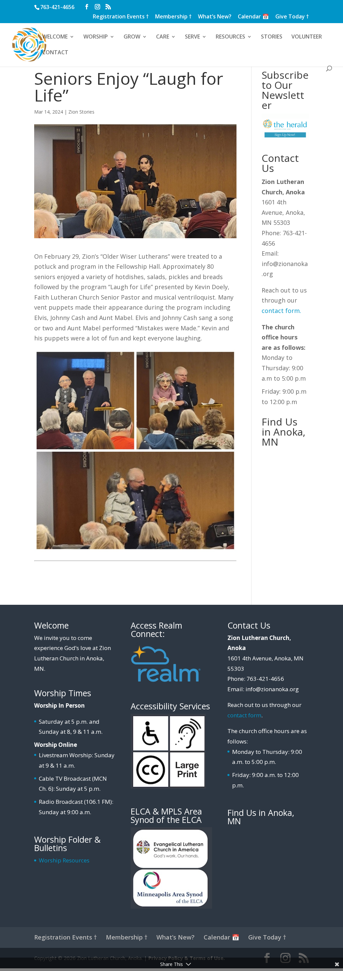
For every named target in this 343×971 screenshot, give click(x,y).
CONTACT (55, 53)
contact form (281, 311)
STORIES (271, 37)
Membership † (173, 17)
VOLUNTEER (306, 37)
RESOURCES (230, 37)
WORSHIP (95, 37)
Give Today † (292, 17)
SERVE (192, 37)
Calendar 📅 (253, 17)
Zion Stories (81, 112)
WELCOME (55, 37)
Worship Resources (64, 860)
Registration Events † (121, 17)
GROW (132, 37)
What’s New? (214, 17)
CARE (162, 37)
